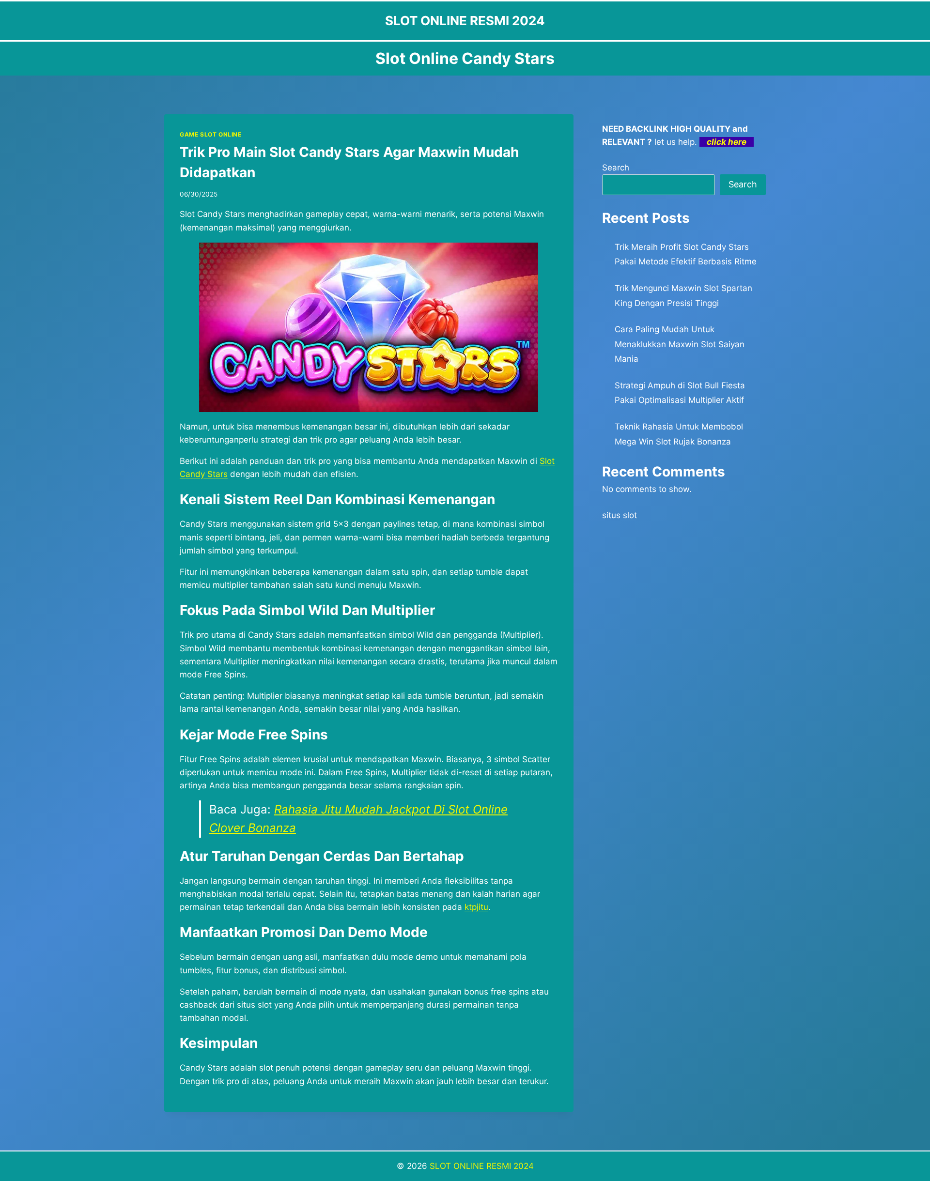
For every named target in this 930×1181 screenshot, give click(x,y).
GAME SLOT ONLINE (211, 134)
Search (615, 167)
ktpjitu (476, 907)
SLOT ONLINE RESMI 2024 (482, 1166)
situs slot (619, 515)
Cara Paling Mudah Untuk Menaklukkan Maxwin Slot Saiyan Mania (679, 344)
